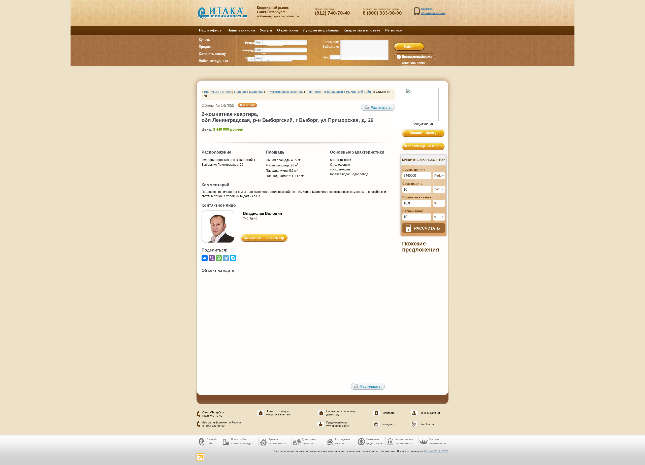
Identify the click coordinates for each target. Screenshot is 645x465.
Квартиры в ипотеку (362, 30)
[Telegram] (226, 258)
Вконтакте (388, 412)
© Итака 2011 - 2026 (436, 451)
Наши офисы (210, 30)
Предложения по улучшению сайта (337, 424)
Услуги (266, 30)
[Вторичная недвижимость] (226, 15)
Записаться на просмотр (264, 238)
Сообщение (331, 42)
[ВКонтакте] (205, 258)
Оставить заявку (212, 54)
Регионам (393, 30)
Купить (204, 40)
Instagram (388, 424)
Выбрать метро (333, 46)
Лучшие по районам (321, 30)
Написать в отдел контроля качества (278, 413)
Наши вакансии (241, 30)
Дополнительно (414, 56)
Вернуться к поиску (218, 92)
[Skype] (233, 258)
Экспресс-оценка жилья (423, 146)
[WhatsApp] (219, 258)
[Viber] (212, 258)
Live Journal (427, 424)
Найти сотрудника (213, 61)
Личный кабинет (430, 412)
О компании (287, 30)
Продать (205, 47)
